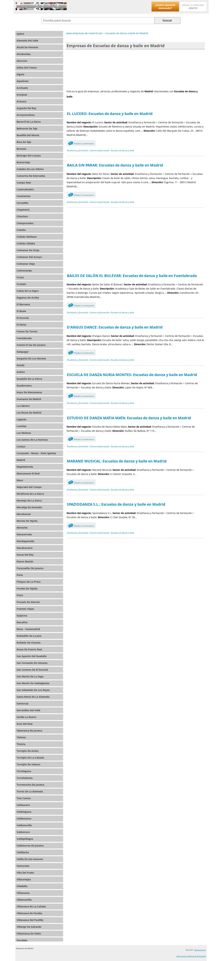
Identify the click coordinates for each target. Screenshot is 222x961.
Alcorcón (22, 60)
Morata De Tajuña (27, 520)
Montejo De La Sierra (29, 500)
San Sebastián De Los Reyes (33, 690)
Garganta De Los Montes (31, 358)
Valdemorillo (24, 825)
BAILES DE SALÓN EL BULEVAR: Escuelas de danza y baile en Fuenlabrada (132, 275)
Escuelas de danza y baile (122, 150)
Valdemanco (24, 818)
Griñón (21, 372)
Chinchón (22, 216)
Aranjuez (22, 94)
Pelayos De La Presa (28, 581)
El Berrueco (23, 304)
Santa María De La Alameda (33, 696)
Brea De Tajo (24, 142)
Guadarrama (24, 385)
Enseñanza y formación (77, 150)
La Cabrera (23, 405)
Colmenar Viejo (26, 263)
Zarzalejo (22, 940)
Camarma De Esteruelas (31, 175)
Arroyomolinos (26, 115)
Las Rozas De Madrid (29, 412)
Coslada (21, 284)
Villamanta (23, 893)
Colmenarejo (24, 270)
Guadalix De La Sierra (29, 378)
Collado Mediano (27, 236)
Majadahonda (25, 466)
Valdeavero (23, 805)
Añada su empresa (193, 6)
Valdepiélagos (25, 838)
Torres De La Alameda (30, 791)
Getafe (20, 365)
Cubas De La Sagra (28, 290)
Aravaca (21, 101)
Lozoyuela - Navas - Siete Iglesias (36, 453)
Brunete (21, 148)
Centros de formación (100, 150)
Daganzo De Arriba (28, 297)
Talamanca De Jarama (29, 730)
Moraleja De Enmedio (29, 507)
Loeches (21, 426)
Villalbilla (22, 886)
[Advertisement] (135, 69)
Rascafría (22, 622)
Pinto (20, 595)
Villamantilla (24, 899)
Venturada (23, 866)
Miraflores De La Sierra (30, 493)
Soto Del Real (24, 723)
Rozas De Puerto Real (29, 649)
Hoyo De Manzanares (29, 392)
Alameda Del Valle (27, 40)
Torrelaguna (24, 771)
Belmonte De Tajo (27, 128)
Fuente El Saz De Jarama (31, 345)
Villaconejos (24, 879)
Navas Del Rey (25, 554)
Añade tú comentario (82, 143)
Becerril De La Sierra (29, 121)
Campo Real (24, 182)
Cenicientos (24, 196)
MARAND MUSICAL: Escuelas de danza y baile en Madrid (116, 461)
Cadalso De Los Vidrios (30, 169)
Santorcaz (22, 703)
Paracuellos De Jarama (30, 568)
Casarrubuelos (25, 189)
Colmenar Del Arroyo (29, 257)
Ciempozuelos (25, 223)
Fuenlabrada (24, 338)
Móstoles (22, 527)
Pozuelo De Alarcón (28, 602)
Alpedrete (22, 81)
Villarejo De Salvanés (29, 926)
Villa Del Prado (25, 872)
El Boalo (21, 311)
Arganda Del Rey (26, 108)
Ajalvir (20, 33)
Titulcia (21, 744)
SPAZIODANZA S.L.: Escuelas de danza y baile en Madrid (116, 504)
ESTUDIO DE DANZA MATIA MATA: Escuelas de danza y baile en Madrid (129, 417)
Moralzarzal (24, 514)
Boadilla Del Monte (28, 135)
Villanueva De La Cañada (31, 906)
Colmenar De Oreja (28, 250)
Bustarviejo (23, 162)
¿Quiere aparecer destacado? (165, 6)
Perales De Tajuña (27, 588)
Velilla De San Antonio (30, 859)
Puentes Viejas (25, 608)
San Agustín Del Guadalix (31, 656)
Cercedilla (22, 203)
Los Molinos (24, 433)
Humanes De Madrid (29, 399)
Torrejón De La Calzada (30, 757)
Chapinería (23, 209)
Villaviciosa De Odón (29, 933)
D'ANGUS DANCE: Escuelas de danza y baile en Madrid (115, 327)
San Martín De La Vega (30, 676)
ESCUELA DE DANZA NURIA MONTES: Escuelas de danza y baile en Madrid (132, 374)
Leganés (21, 419)
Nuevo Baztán (25, 561)
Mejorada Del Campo (29, 487)
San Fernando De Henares (32, 663)
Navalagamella (25, 541)
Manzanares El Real (28, 473)
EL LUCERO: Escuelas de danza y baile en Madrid (109, 113)
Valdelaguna (24, 811)
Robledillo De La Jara (29, 635)
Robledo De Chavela (28, 642)
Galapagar (23, 351)
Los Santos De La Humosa (32, 439)
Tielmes (21, 737)
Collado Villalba (26, 243)
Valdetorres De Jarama (30, 845)
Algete (20, 74)
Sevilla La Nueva (26, 717)
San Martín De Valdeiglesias (33, 683)
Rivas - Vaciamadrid (28, 629)
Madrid (21, 460)
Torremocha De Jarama (30, 784)
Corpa (20, 277)
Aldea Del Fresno (27, 67)
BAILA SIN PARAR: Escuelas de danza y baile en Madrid (115, 165)
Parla (20, 575)
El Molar (21, 324)
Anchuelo (22, 88)
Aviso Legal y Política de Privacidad (191, 956)
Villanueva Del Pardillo (30, 920)
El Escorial (23, 318)
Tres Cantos (24, 798)
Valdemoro (23, 832)
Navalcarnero (25, 548)
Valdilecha (23, 852)
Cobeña (21, 230)
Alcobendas (24, 54)
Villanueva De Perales (29, 913)
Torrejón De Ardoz (28, 750)
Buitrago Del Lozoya (29, 155)
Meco (20, 480)
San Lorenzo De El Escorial (32, 669)
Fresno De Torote (27, 331)
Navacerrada (24, 534)
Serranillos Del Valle (28, 710)
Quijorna (22, 615)
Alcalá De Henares (27, 47)
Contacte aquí (200, 950)
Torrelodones (25, 778)
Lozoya (21, 446)
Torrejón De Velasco (28, 764)
